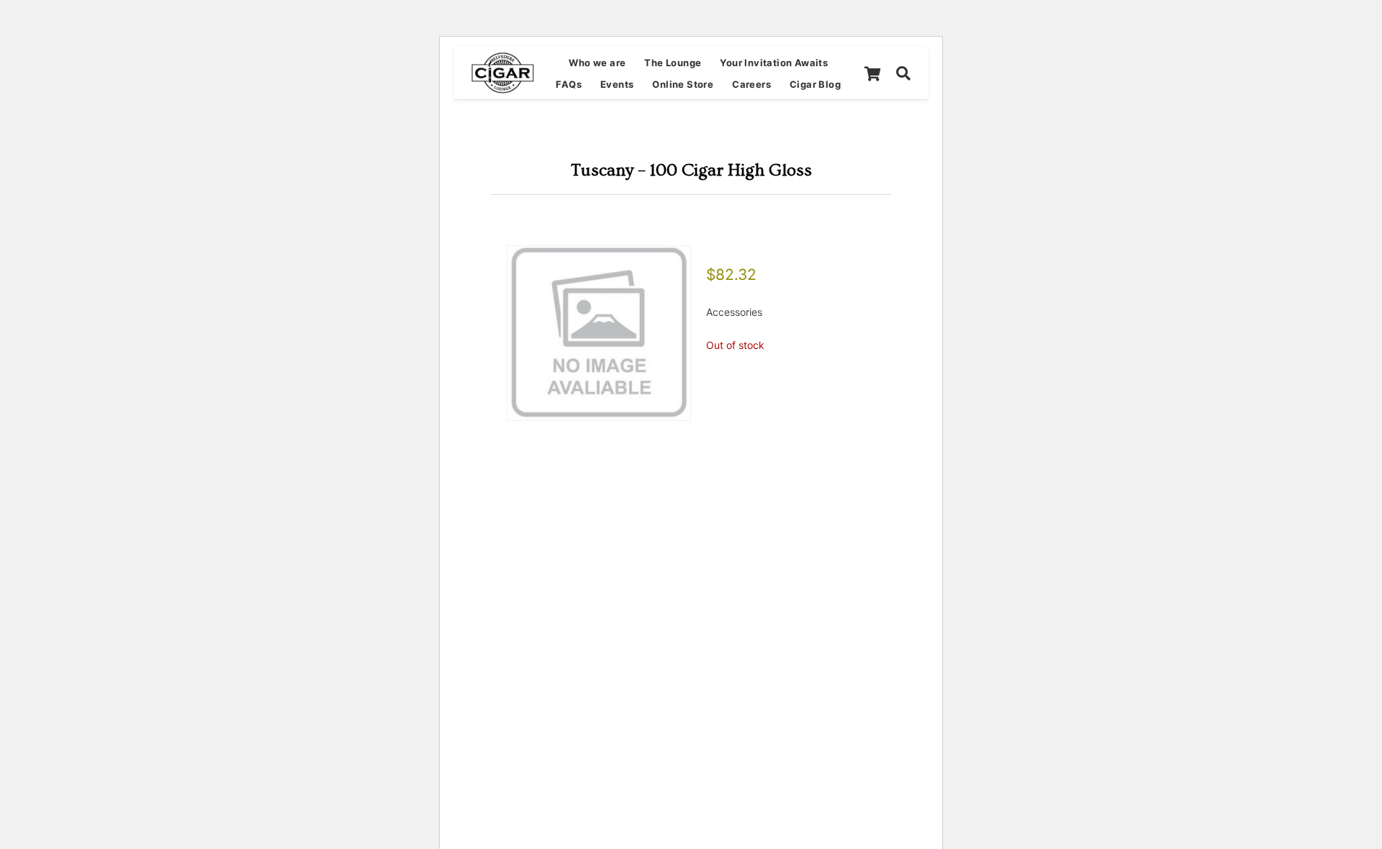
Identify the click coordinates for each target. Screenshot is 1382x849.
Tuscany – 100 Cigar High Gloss (691, 170)
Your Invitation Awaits (774, 62)
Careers (751, 84)
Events (616, 84)
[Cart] (872, 73)
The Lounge (672, 62)
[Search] (903, 73)
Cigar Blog (815, 84)
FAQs (569, 84)
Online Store (682, 84)
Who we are (597, 62)
